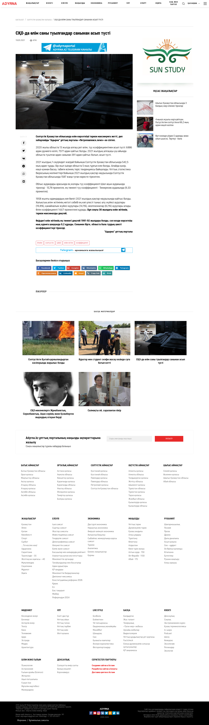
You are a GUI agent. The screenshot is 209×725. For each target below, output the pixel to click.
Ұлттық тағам (63, 623)
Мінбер (55, 594)
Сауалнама (26, 566)
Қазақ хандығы (136, 532)
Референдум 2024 (61, 598)
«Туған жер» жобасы (133, 627)
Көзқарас (168, 641)
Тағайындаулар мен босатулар (66, 563)
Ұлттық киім (62, 630)
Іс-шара (168, 630)
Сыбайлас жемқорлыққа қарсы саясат (102, 540)
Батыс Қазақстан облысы (33, 471)
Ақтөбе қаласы (28, 495)
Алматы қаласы (136, 471)
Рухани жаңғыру (171, 559)
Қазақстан (26, 525)
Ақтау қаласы (27, 482)
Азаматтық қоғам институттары (67, 556)
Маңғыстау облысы (30, 478)
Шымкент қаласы (137, 485)
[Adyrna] (10, 3)
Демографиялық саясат (63, 542)
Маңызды (80, 3)
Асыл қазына (170, 542)
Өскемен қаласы (171, 475)
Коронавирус (63, 672)
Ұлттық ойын (63, 620)
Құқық (55, 584)
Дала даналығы (171, 539)
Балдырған (128, 616)
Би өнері (25, 620)
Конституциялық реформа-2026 (67, 580)
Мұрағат (25, 570)
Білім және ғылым (31, 660)
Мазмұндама (27, 690)
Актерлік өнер (28, 623)
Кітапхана (168, 552)
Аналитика (93, 548)
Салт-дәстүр (63, 616)
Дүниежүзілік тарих (138, 528)
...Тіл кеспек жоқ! (29, 545)
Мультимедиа (27, 563)
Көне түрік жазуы (136, 549)
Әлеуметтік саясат (61, 545)
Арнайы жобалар (131, 630)
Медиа (24, 644)
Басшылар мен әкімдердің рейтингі (68, 552)
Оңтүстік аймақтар (139, 465)
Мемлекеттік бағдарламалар (65, 573)
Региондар (169, 648)
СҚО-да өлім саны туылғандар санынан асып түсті (160, 361)
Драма (167, 535)
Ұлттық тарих (135, 525)
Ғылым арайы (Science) (32, 672)
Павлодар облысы (99, 482)
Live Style (98, 610)
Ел (53, 587)
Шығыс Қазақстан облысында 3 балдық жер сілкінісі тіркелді (171, 104)
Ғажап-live (26, 683)
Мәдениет (26, 610)
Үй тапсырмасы (100, 623)
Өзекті (49, 3)
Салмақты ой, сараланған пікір (104, 410)
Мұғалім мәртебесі (30, 686)
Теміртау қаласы (65, 495)
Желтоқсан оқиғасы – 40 (33, 559)
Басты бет (20, 20)
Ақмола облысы (64, 475)
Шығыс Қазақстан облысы (175, 478)
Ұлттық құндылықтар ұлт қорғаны (139, 637)
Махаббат (97, 630)
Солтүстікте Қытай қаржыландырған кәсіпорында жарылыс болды (48, 361)
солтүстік (49, 243)
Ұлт (128, 3)
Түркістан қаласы (137, 492)
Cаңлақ (167, 620)
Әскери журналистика (103, 644)
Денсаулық (169, 616)
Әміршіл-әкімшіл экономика (101, 532)
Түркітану (133, 539)
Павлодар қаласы (99, 478)
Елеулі (64, 3)
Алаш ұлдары (135, 535)
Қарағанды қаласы (66, 482)
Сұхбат (24, 542)
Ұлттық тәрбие (64, 627)
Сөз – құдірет (170, 545)
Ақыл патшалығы (29, 679)
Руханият (113, 3)
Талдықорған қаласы (138, 478)
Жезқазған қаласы (66, 492)
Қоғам (24, 532)
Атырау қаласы (28, 489)
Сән (94, 637)
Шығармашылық (172, 525)
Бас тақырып (58, 591)
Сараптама (26, 552)
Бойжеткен (98, 620)
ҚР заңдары (57, 570)
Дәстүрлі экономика (97, 525)
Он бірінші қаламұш (173, 549)
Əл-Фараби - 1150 (137, 556)
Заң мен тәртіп (173, 3)
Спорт (143, 3)
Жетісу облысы (136, 482)
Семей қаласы (170, 471)
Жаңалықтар (32, 3)
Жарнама (21, 720)
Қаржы (91, 555)
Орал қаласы (27, 475)
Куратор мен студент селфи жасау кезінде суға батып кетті (104, 361)
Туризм (91, 545)
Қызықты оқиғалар (101, 641)
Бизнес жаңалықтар (97, 552)
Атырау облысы (28, 485)
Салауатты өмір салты (67, 666)
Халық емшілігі (64, 669)
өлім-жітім (68, 243)
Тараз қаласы (135, 495)
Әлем (23, 528)
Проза (167, 532)
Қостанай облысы (99, 475)
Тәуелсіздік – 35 (28, 556)
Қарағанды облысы (66, 485)
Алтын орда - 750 (136, 552)
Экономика (96, 3)
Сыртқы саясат (59, 528)
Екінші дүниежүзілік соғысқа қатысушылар (136, 645)
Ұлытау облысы (64, 489)
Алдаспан (133, 545)
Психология (26, 666)
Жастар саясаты (60, 532)
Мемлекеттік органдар (63, 559)
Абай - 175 (133, 559)
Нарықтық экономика (98, 528)
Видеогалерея (130, 634)
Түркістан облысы (137, 489)
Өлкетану (133, 542)
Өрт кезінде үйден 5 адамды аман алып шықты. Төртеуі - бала (171, 137)
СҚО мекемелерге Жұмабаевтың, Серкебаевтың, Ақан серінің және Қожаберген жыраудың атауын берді (48, 414)
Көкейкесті (26, 535)
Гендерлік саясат (60, 539)
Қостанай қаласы (99, 471)
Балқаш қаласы (64, 499)
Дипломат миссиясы (62, 577)
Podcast (168, 634)
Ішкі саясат (57, 525)
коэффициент (82, 243)
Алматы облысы (136, 475)
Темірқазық (128, 623)
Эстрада (25, 641)
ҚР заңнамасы (130, 650)
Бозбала (97, 616)
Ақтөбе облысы (28, 492)
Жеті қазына (63, 634)
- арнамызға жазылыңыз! (81, 250)
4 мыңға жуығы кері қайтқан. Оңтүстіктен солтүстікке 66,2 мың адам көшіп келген (172, 123)
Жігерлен (25, 676)
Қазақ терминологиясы (175, 627)
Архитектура (27, 648)
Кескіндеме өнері (29, 616)
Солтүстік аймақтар (102, 465)
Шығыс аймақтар (172, 465)
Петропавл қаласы (99, 485)
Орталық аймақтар (67, 465)
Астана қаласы (64, 471)
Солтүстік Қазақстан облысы (39, 20)
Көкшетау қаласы (65, 478)
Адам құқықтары (60, 566)
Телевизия (26, 634)
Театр (24, 627)
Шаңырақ (97, 634)
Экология (168, 651)
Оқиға (159, 3)
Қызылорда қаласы (138, 502)
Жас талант (128, 620)
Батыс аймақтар (30, 465)
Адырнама (26, 549)
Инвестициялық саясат (63, 535)
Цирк (23, 637)
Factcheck (128, 641)
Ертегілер (168, 556)
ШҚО (59, 243)
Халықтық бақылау (96, 535)
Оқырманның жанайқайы (104, 627)
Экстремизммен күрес (174, 623)
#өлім (39, 243)
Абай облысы (169, 482)
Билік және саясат (61, 549)
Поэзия (167, 528)
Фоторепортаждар (101, 648)
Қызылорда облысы (138, 506)
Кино (23, 630)
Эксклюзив (169, 644)
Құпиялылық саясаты (39, 720)
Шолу (166, 637)
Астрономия (27, 669)
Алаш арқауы (170, 563)
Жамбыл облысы (136, 499)
